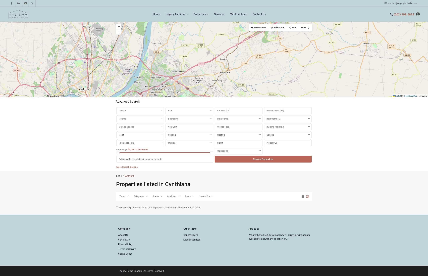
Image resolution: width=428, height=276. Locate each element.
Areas (188, 196)
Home (156, 14)
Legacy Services (191, 239)
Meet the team (238, 14)
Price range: (122, 149)
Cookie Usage (125, 253)
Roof (121, 135)
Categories (222, 151)
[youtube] (25, 3)
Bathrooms (222, 118)
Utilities (171, 143)
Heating (221, 135)
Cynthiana (172, 196)
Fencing (172, 135)
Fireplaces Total (126, 143)
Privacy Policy (125, 244)
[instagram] (32, 3)
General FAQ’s (190, 235)
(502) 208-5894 (404, 14)
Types (122, 196)
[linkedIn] (18, 3)
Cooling (270, 135)
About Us (123, 235)
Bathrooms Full (273, 118)
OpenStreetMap (410, 95)
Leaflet (398, 95)
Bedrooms (173, 118)
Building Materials (275, 127)
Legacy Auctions (175, 14)
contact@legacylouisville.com (402, 3)
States (156, 196)
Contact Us (259, 14)
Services (219, 14)
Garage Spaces (126, 127)
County (122, 110)
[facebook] (11, 3)
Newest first (204, 196)
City (170, 110)
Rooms (122, 118)
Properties (199, 14)
